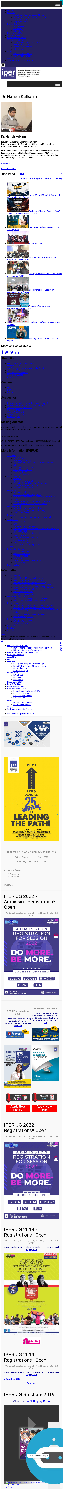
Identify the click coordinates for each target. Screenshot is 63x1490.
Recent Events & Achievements (27, 560)
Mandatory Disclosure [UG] (25, 589)
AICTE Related (13, 576)
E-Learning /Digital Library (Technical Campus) (27, 403)
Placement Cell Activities (24, 526)
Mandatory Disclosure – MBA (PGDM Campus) (34, 587)
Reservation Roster (21, 553)
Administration (13, 476)
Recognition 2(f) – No (23, 467)
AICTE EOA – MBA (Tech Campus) (28, 578)
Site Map (11, 630)
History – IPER (13, 366)
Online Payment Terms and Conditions (30, 614)
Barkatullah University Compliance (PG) (30, 601)
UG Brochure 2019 (12, 1379)
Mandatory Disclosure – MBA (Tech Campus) (33, 585)
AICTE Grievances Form (23, 594)
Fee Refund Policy (21, 513)
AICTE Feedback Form (23, 591)
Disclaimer (12, 628)
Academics (12, 490)
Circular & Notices (21, 551)
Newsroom (18, 31)
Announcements (20, 556)
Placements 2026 (14, 33)
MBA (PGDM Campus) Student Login (29, 17)
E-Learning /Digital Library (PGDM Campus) (26, 405)
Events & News (13, 24)
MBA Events (18, 26)
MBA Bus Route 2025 (22, 621)
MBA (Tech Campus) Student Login (28, 15)
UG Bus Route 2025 (21, 623)
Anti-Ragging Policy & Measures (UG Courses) (33, 605)
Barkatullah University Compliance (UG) (30, 598)
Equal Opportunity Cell (23, 542)
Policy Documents (15, 603)
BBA (9, 390)
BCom (10, 392)
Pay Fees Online (14, 626)
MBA (9, 388)
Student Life (12, 377)
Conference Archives (22, 47)
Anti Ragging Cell (21, 540)
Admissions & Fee (15, 506)
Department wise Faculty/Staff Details (30, 503)
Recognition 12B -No (22, 469)
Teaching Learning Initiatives (19, 407)
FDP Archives (19, 49)
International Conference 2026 (26, 42)
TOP (3, 634)
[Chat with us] (54, 1455)
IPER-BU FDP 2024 (21, 44)
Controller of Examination (24, 481)
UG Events (17, 28)
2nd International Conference (20, 60)
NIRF (15, 465)
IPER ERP (11, 13)
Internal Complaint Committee (26, 485)
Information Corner (15, 549)
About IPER (12, 657)
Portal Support (13, 417)
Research (11, 515)
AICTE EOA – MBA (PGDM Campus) (29, 580)
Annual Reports (20, 472)
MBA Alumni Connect (22, 53)
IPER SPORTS (19, 522)
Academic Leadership (23, 488)
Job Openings (19, 563)
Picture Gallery (13, 565)
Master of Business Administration (22, 652)
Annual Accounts (21, 474)
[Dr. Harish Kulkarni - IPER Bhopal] (22, 78)
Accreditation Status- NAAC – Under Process (33, 463)
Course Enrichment (15, 412)
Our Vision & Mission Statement (21, 363)
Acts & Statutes (20, 458)
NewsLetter (18, 558)
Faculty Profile (13, 370)
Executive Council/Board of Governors (30, 483)
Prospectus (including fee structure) (29, 510)
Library (16, 499)
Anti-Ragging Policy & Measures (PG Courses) (33, 607)
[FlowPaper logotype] (14, 1487)
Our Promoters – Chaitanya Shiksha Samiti (25, 368)
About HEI (11, 456)
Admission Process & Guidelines (27, 508)
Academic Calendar (22, 492)
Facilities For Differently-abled (26, 533)
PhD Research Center (16, 38)
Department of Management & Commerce (31, 501)
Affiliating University (22, 460)
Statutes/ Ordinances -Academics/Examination (34, 497)
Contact (10, 58)
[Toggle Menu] (57, 4)
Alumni (10, 51)
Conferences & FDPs (16, 40)
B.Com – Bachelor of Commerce (27, 650)
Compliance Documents (18, 596)
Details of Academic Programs (27, 494)
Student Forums (14, 410)
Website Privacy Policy (23, 616)
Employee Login (20, 22)
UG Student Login (21, 19)
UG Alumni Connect (22, 56)
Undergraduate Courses (17, 645)
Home (10, 10)
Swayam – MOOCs (15, 414)
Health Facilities (20, 535)
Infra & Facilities (14, 35)
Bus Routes (12, 619)
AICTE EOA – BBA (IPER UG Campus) (29, 582)
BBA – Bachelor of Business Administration (32, 648)
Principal (17, 478)
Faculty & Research (15, 655)
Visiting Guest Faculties (17, 372)
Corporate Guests (15, 375)
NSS (15, 524)
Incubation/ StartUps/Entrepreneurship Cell (32, 517)
